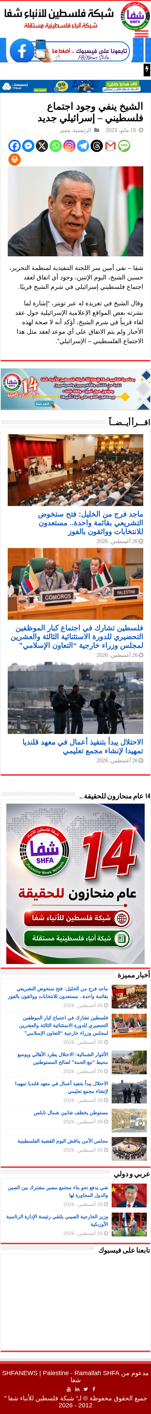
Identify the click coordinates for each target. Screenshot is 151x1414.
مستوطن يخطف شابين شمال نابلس (71, 1112)
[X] (42, 146)
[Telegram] (83, 146)
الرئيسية (82, 130)
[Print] (14, 159)
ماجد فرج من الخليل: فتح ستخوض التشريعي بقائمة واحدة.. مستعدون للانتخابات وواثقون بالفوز (90, 522)
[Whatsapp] (56, 146)
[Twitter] (86, 1389)
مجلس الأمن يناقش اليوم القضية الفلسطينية (63, 1141)
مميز (65, 130)
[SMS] (124, 146)
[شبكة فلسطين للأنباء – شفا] (75, 14)
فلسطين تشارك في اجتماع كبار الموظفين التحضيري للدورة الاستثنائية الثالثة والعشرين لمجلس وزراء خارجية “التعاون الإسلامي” (77, 636)
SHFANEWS (20, 1373)
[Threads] (97, 146)
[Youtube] (69, 1389)
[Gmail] (110, 146)
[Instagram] (69, 146)
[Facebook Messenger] (28, 146)
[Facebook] (14, 146)
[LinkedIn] (77, 1389)
